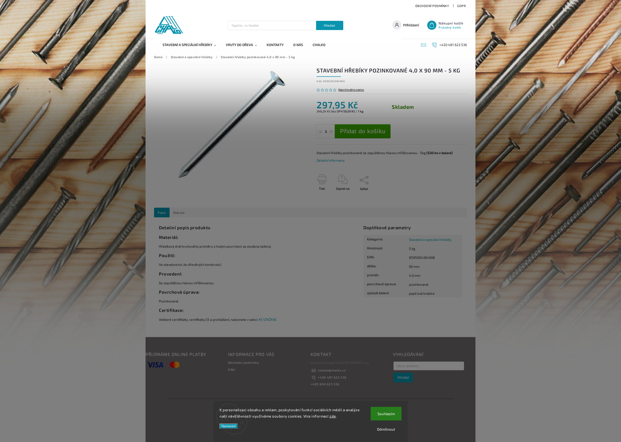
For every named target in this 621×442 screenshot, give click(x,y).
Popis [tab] (162, 212)
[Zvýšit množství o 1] (331, 132)
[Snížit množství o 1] (320, 132)
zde (332, 416)
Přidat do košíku (362, 131)
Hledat (329, 25)
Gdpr (461, 6)
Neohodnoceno (351, 90)
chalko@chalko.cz (332, 370)
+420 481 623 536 (332, 377)
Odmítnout (386, 429)
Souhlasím (386, 413)
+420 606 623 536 (324, 384)
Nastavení (228, 426)
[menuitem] (192, 45)
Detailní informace (331, 160)
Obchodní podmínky (432, 6)
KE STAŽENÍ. (268, 319)
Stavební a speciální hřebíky (430, 239)
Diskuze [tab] (179, 212)
